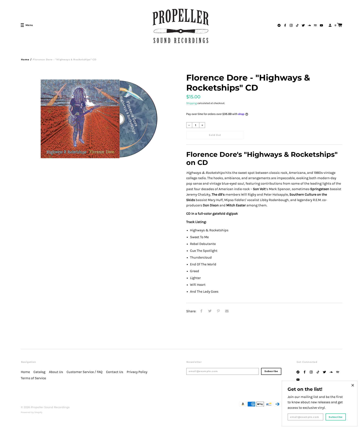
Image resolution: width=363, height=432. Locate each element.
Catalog (39, 372)
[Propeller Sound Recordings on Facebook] (285, 25)
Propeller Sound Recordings (50, 407)
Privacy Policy (137, 372)
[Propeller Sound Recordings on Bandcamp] (279, 25)
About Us (56, 372)
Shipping (191, 103)
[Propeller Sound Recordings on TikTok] (297, 25)
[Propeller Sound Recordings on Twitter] (303, 25)
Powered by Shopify (31, 412)
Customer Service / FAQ (84, 372)
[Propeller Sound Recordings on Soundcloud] (309, 25)
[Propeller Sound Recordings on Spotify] (315, 25)
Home (25, 59)
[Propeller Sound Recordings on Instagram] (291, 25)
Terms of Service (33, 378)
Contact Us (114, 372)
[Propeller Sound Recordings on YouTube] (321, 25)
